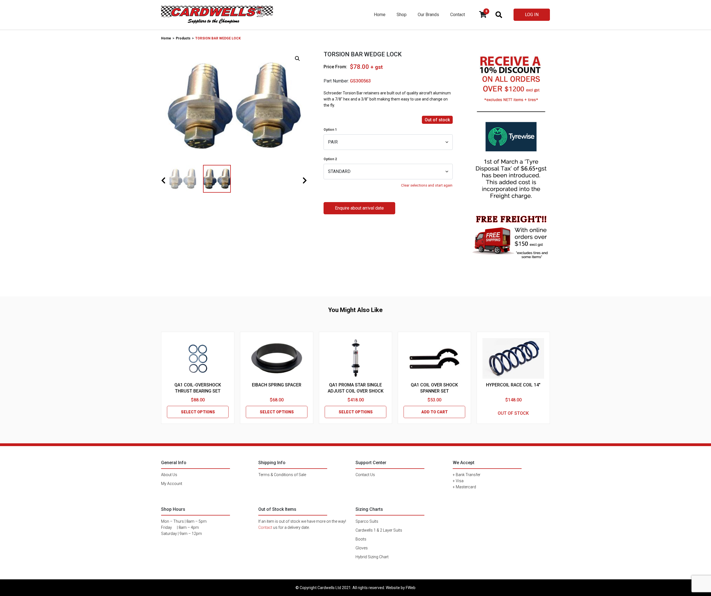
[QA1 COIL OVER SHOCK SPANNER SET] (434, 358)
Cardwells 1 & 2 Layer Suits (379, 530)
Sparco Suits (367, 521)
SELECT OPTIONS (198, 412)
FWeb (410, 587)
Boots (361, 539)
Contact (457, 14)
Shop (402, 14)
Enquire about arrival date (359, 208)
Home (379, 14)
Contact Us (365, 474)
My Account (171, 483)
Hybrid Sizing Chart (372, 557)
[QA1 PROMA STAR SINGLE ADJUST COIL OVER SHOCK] (355, 358)
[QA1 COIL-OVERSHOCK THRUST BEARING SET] (198, 358)
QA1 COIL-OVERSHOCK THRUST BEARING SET (197, 388)
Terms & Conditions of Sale (282, 474)
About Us (169, 474)
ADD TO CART (434, 412)
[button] (297, 59)
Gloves (362, 548)
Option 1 (330, 130)
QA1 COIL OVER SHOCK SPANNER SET (434, 388)
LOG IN (532, 14)
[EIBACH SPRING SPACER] (276, 358)
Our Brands (428, 14)
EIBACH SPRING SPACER (276, 385)
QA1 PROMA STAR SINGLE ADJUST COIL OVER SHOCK (356, 388)
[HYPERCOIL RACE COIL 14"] (513, 358)
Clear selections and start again (426, 185)
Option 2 (330, 159)
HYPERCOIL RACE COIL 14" (513, 385)
